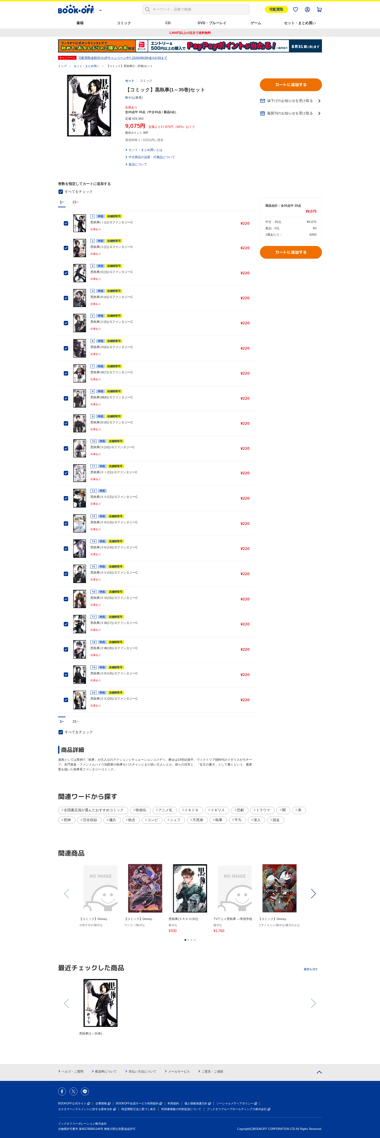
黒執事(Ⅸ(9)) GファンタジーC (111, 422)
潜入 (257, 820)
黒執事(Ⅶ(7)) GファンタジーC (111, 372)
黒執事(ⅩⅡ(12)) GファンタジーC (114, 497)
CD (168, 23)
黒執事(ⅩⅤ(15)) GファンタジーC (114, 572)
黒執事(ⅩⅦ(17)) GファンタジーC (114, 623)
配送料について (106, 1071)
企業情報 (101, 1103)
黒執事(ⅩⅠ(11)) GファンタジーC (113, 472)
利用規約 (173, 1103)
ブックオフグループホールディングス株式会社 (237, 1109)
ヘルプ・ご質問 (72, 1071)
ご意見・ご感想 (212, 1071)
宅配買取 (276, 9)
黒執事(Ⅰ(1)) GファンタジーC (111, 222)
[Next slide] (313, 894)
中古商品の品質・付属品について (152, 157)
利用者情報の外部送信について (181, 1109)
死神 (67, 820)
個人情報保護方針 (196, 1103)
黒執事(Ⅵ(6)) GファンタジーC (111, 347)
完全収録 (90, 820)
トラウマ (263, 810)
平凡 (237, 820)
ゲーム (256, 23)
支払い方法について (142, 1071)
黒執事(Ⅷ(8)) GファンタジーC (111, 397)
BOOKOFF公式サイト (72, 1103)
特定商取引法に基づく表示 (138, 1109)
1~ (62, 202)
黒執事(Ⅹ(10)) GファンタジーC (112, 447)
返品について (138, 164)
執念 (131, 820)
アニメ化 (165, 810)
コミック (124, 23)
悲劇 (240, 810)
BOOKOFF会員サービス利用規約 (137, 1103)
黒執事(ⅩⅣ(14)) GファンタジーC (114, 547)
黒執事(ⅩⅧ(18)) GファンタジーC (114, 648)
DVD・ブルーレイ (212, 23)
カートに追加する (291, 84)
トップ (62, 66)
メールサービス (179, 1071)
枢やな (129, 97)
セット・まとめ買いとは (146, 150)
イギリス (218, 810)
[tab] (185, 940)
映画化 (141, 810)
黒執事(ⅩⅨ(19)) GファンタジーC (114, 673)
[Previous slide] (67, 894)
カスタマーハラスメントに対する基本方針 (85, 1109)
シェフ (175, 820)
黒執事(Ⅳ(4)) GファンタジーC (111, 297)
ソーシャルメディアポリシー (235, 1103)
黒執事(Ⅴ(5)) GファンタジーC (111, 321)
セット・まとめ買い (300, 23)
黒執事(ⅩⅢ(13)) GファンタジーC (114, 522)
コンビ (152, 820)
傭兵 (112, 820)
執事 (218, 820)
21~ (76, 202)
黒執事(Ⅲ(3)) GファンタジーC (111, 272)
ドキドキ (192, 810)
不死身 (198, 820)
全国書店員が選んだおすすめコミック (94, 810)
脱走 (276, 820)
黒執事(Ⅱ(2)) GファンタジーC (111, 247)
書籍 (80, 23)
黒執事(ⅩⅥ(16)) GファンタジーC (114, 598)
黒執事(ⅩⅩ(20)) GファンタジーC (114, 698)
